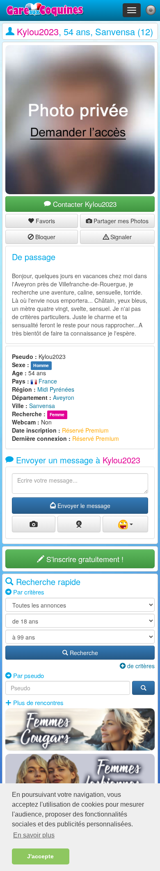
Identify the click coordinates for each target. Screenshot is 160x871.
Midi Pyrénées (55, 389)
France (47, 381)
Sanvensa (42, 405)
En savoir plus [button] (34, 835)
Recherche (83, 653)
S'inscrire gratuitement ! (83, 558)
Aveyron (63, 397)
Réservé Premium (85, 430)
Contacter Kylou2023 (84, 204)
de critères (140, 666)
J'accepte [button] (40, 856)
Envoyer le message (83, 505)
